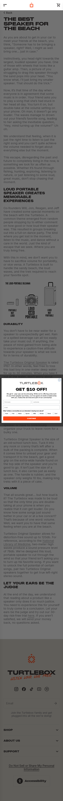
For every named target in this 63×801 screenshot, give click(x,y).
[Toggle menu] (5, 5)
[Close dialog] (59, 380)
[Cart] (59, 5)
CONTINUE (31, 418)
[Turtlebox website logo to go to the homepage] (32, 5)
